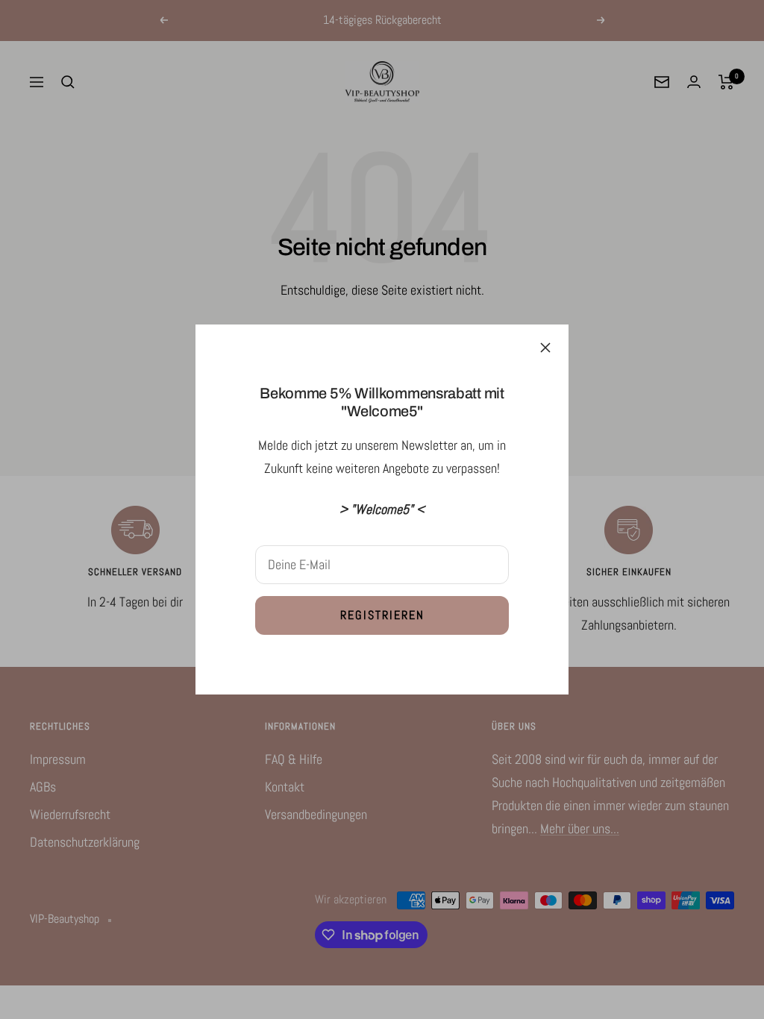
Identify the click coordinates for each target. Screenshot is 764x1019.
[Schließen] (545, 347)
